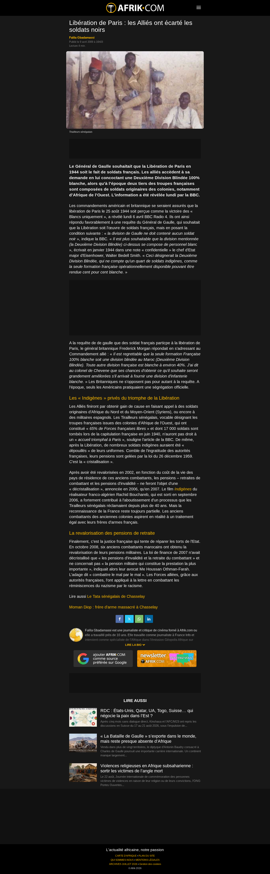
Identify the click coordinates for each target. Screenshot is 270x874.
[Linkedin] (149, 619)
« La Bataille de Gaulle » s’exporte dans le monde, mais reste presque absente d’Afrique (148, 739)
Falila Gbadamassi (81, 37)
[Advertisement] (135, 149)
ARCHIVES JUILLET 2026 (123, 864)
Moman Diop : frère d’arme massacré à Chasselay (113, 607)
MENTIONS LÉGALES (148, 860)
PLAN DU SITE (147, 855)
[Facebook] (120, 619)
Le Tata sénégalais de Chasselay (116, 596)
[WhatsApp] (139, 619)
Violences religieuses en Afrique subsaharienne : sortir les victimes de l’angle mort (146, 768)
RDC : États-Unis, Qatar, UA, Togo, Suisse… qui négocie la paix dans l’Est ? (146, 713)
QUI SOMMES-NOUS (122, 860)
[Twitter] (129, 619)
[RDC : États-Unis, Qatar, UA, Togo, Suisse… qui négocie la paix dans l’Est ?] (83, 717)
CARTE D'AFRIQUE (126, 855)
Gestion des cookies (150, 864)
